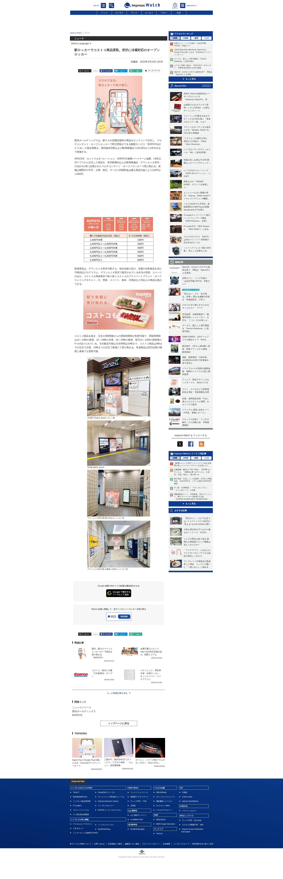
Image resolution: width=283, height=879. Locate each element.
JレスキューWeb (163, 806)
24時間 (185, 38)
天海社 (184, 792)
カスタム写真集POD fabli (192, 825)
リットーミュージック (139, 792)
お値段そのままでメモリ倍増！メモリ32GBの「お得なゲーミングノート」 (197, 108)
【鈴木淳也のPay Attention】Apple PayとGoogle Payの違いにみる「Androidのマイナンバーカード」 (192, 52)
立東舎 (133, 806)
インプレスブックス (106, 825)
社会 (179, 12)
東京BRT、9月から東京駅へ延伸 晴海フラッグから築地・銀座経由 (196, 349)
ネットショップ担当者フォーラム (111, 797)
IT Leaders (77, 806)
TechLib (159, 834)
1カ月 (206, 38)
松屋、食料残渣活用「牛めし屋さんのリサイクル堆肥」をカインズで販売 (195, 401)
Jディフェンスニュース (165, 797)
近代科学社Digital (137, 829)
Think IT (76, 792)
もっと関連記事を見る (117, 693)
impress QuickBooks (190, 801)
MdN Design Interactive (165, 824)
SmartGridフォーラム (106, 792)
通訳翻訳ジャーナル (164, 801)
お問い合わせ (99, 844)
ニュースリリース (81, 707)
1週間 (196, 38)
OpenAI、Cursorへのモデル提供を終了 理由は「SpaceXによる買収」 (196, 270)
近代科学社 (132, 825)
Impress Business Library (108, 801)
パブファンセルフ (189, 811)
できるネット (78, 828)
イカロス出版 (159, 788)
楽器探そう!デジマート (139, 797)
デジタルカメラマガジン (82, 824)
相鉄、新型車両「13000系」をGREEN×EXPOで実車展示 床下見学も (196, 360)
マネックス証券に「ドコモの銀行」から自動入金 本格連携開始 (195, 422)
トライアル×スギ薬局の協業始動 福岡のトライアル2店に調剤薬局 (196, 371)
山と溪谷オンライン (138, 815)
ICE (181, 788)
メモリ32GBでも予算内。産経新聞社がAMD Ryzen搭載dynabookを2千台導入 (197, 207)
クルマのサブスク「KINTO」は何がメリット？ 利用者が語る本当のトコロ (197, 239)
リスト (95, 71)
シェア (108, 71)
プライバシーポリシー (151, 844)
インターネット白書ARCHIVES (85, 833)
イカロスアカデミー (164, 810)
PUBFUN (183, 806)
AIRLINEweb (161, 792)
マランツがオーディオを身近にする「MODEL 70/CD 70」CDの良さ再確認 (197, 130)
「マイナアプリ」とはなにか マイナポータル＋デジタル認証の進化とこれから (198, 553)
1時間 (175, 38)
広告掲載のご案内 (115, 844)
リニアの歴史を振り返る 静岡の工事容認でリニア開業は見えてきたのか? (197, 542)
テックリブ (158, 829)
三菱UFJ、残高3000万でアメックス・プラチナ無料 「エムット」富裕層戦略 (118, 762)
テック (104, 12)
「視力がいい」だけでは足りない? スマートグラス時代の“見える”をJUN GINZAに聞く (197, 521)
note (137, 71)
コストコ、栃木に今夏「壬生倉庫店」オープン (102, 673)
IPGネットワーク (187, 816)
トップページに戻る (118, 723)
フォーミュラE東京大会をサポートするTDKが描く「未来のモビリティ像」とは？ (197, 119)
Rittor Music (133, 788)
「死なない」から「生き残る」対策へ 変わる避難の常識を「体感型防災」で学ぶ (196, 297)
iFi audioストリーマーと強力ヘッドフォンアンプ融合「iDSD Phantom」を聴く (197, 218)
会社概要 (166, 844)
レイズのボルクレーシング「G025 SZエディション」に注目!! (197, 173)
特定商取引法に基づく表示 (202, 844)
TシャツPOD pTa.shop (191, 820)
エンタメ (149, 12)
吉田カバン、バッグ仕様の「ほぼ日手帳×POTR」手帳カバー (196, 281)
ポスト (86, 71)
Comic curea (187, 797)
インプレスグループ (181, 844)
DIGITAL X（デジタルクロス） (110, 810)
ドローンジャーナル (81, 810)
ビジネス (119, 12)
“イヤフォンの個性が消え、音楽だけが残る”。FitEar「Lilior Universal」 (196, 141)
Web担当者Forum (80, 797)
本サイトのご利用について (80, 844)
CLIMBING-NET (136, 820)
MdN (156, 815)
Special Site (180, 86)
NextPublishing (104, 829)
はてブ (122, 71)
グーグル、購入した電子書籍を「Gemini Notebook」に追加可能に (195, 328)
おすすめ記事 (181, 510)
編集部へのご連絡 (132, 844)
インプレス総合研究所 (82, 801)
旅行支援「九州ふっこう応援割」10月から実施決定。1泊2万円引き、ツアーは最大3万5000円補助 (193, 481)
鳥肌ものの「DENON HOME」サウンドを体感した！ (196, 184)
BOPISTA (77, 715)
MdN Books (161, 820)
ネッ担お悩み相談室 (81, 814)
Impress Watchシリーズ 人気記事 (190, 453)
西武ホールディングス (84, 711)
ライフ (134, 12)
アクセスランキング (184, 34)
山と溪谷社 (132, 811)
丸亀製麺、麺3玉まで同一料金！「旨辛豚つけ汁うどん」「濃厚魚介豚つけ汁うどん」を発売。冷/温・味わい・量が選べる (192, 472)
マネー (164, 12)
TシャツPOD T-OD (138, 801)
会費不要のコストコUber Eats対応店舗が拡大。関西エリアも (151, 652)
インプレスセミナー (106, 806)
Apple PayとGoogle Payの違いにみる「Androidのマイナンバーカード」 (86, 763)
